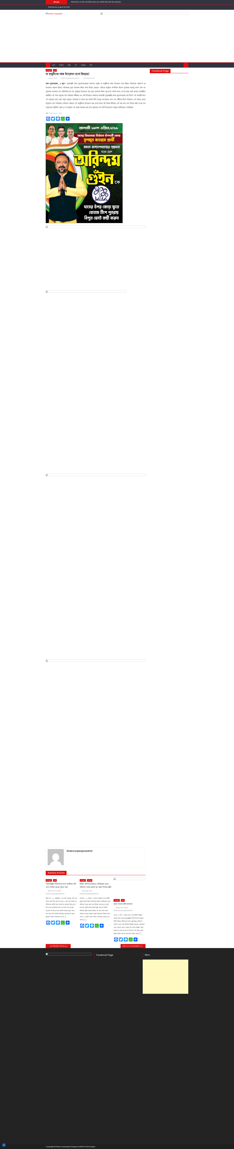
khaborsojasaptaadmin (70, 78)
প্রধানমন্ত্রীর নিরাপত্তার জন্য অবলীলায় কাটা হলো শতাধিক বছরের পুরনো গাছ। (61, 885)
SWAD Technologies (87, 1146)
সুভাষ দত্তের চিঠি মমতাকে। (123, 903)
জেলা (53, 65)
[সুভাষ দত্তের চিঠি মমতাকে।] (130, 888)
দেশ (76, 65)
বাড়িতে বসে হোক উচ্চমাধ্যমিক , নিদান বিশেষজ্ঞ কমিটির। (134, 946)
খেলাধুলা (83, 65)
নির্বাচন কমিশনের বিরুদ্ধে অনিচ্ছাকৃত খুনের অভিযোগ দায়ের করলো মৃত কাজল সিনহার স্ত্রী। (95, 885)
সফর (91, 65)
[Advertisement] (117, 44)
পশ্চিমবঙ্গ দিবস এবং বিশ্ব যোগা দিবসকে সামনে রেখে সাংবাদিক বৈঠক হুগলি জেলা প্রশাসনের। (96, 2)
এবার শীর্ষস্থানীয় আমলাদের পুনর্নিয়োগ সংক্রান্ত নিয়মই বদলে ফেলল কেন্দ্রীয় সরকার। (60, 946)
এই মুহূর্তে (48, 70)
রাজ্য (69, 65)
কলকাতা (61, 65)
